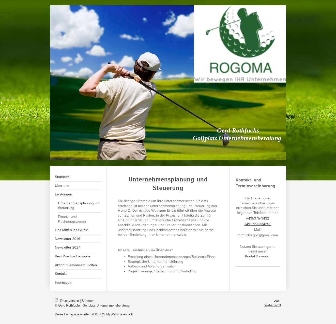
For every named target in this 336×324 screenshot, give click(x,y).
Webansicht (272, 305)
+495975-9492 (257, 218)
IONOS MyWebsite (108, 314)
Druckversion (69, 301)
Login (277, 300)
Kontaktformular (257, 256)
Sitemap (87, 301)
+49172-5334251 (257, 224)
